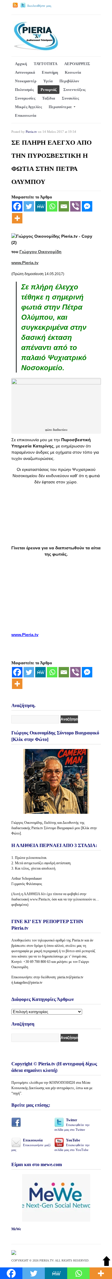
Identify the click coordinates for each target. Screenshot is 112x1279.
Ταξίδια (48, 98)
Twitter (72, 1124)
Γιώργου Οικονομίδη (40, 251)
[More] (17, 218)
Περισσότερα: (60, 107)
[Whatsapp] (52, 206)
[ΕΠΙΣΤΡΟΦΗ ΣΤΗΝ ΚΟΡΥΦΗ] (106, 1264)
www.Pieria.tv (25, 262)
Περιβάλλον (69, 81)
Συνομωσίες (25, 98)
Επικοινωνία (25, 115)
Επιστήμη (50, 72)
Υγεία (48, 81)
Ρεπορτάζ (48, 89)
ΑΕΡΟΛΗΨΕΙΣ (77, 63)
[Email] (64, 206)
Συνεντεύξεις (74, 89)
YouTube (72, 1145)
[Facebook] (17, 206)
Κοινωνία (73, 72)
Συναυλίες (70, 98)
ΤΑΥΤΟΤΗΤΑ (45, 63)
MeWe (16, 1229)
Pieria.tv (31, 131)
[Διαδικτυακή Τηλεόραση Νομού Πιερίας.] (36, 49)
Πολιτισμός (24, 89)
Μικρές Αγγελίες (28, 107)
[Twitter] (29, 206)
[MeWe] (40, 206)
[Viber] (75, 206)
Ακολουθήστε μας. (39, 5)
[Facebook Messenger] (87, 206)
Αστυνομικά (25, 72)
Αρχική (21, 63)
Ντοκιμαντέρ (25, 81)
